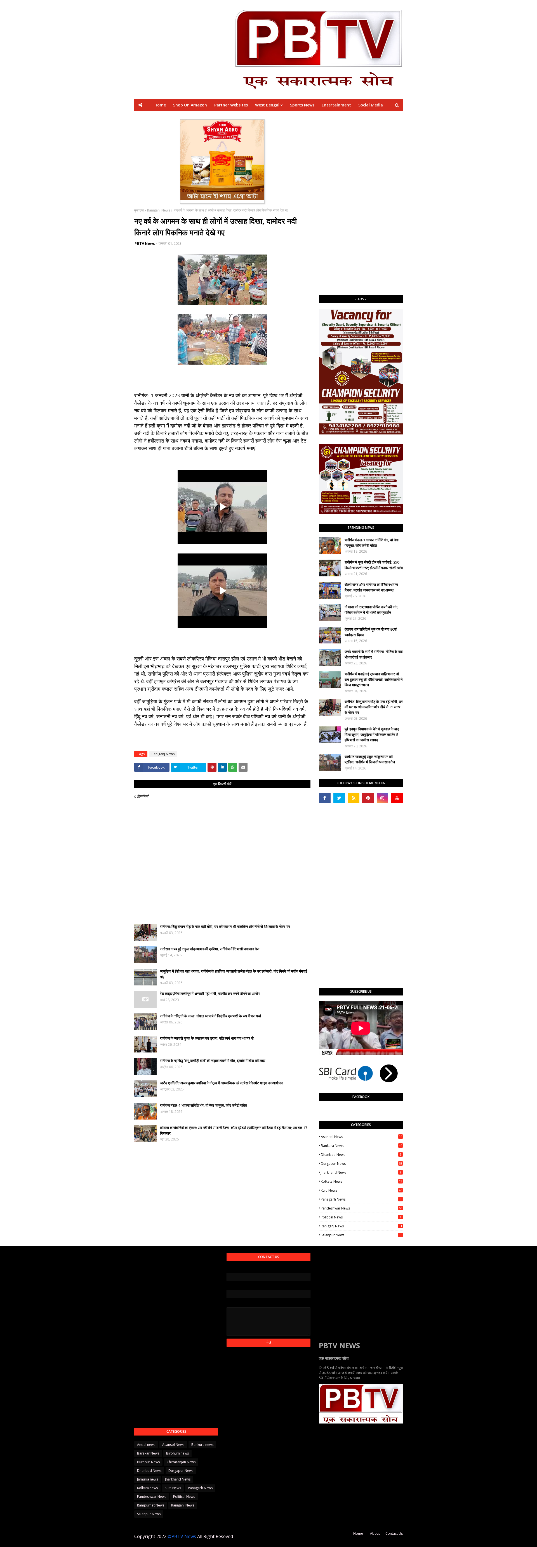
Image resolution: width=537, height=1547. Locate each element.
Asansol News (361, 1136)
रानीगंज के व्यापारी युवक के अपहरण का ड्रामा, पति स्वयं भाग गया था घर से (207, 1038)
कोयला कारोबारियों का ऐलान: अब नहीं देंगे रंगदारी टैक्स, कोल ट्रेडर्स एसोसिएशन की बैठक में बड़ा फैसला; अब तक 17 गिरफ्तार (233, 1130)
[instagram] (382, 798)
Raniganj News (158, 210)
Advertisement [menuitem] (320, 116)
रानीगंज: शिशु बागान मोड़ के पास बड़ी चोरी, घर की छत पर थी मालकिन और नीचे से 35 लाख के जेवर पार (225, 926)
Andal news (146, 1444)
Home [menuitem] (160, 105)
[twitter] (339, 798)
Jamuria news (147, 1479)
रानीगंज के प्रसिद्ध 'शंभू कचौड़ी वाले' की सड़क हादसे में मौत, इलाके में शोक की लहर (212, 1060)
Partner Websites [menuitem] (231, 105)
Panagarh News (361, 1199)
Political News (361, 1217)
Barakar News (148, 1453)
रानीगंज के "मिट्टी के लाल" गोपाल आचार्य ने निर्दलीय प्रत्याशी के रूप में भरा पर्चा (210, 1015)
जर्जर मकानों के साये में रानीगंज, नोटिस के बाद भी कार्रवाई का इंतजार (374, 654)
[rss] (353, 798)
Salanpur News (361, 1235)
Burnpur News (148, 1462)
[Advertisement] (361, 203)
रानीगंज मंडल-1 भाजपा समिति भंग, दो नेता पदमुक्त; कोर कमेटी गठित (203, 1105)
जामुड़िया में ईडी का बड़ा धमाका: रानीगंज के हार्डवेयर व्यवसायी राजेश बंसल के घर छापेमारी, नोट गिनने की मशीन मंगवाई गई (233, 974)
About (375, 1533)
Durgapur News (361, 1163)
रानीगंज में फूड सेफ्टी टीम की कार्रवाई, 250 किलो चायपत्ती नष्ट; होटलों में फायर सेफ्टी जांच (374, 565)
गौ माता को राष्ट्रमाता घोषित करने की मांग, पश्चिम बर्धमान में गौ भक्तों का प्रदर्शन (372, 609)
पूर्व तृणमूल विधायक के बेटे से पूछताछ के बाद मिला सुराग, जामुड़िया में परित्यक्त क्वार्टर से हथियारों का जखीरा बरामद (372, 734)
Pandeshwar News (361, 1208)
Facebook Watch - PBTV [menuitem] (255, 116)
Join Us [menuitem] (349, 116)
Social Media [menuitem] (370, 105)
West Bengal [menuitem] (267, 105)
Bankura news (361, 1145)
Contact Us (394, 1533)
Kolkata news (361, 1181)
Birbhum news (177, 1453)
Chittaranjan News (181, 1462)
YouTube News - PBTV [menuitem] (203, 116)
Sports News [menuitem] (302, 105)
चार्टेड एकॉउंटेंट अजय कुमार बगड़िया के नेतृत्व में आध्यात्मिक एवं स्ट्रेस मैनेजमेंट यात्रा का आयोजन (221, 1082)
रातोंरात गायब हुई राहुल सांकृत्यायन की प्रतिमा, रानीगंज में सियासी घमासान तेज (209, 948)
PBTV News (145, 243)
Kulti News (361, 1190)
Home (358, 1533)
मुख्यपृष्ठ (139, 210)
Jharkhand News (361, 1172)
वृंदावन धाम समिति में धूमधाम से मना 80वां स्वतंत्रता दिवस (371, 632)
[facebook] (325, 798)
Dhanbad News (361, 1154)
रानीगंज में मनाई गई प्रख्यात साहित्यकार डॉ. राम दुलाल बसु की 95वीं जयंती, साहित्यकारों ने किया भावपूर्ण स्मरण (373, 679)
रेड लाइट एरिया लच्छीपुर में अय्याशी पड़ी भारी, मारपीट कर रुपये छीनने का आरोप (210, 993)
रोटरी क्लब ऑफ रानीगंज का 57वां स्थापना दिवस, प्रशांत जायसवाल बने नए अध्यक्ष (371, 587)
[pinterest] (368, 798)
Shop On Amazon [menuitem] (190, 105)
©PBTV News (182, 1536)
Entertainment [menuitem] (336, 105)
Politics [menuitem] (292, 116)
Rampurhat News (150, 1505)
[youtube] (397, 798)
